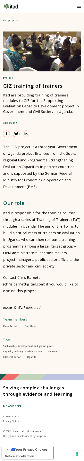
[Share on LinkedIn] (26, 134)
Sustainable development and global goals (28, 346)
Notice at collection (19, 456)
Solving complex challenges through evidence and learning (37, 391)
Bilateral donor (12, 357)
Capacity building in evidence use (22, 351)
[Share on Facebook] (6, 134)
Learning (53, 351)
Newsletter (12, 406)
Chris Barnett (11, 326)
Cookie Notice (11, 416)
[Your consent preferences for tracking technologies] (77, 454)
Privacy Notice (11, 421)
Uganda (31, 357)
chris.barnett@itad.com (24, 284)
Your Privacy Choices (31, 449)
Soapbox (41, 436)
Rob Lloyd (30, 326)
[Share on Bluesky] (16, 134)
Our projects (10, 20)
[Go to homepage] (10, 6)
